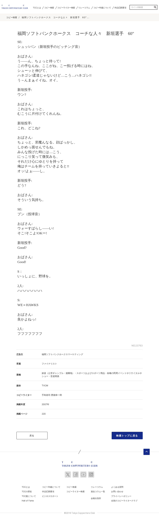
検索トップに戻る (127, 435)
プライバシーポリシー (121, 496)
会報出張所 (96, 498)
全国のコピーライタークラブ (124, 500)
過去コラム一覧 (98, 491)
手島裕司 (46, 395)
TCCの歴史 (27, 491)
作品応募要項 (120, 8)
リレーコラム (84, 8)
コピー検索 (49, 8)
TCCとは (37, 8)
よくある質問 (117, 487)
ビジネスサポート (50, 496)
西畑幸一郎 (56, 395)
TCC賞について (29, 496)
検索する (155, 7)
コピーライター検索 (66, 8)
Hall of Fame (28, 500)
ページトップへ (146, 452)
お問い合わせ (117, 491)
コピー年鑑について (102, 8)
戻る (32, 435)
